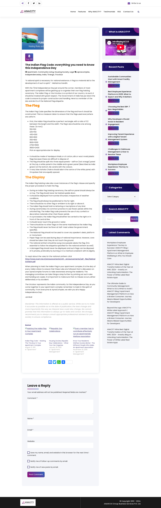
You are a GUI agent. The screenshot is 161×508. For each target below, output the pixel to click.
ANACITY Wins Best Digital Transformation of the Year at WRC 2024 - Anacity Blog (120, 332)
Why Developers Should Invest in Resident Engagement (118, 122)
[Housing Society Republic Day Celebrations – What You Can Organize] (60, 333)
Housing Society (62, 72)
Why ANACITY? (94, 11)
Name (30, 418)
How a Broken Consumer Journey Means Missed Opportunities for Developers (120, 298)
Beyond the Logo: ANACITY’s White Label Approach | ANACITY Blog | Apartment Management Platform (119, 311)
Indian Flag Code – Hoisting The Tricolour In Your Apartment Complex (35, 343)
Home (73, 11)
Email (30, 430)
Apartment (32, 72)
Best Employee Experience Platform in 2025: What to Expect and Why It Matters (120, 94)
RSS (119, 11)
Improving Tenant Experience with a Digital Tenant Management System (121, 137)
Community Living (46, 72)
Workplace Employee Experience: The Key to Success (118, 167)
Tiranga (50, 74)
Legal (72, 72)
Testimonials (109, 11)
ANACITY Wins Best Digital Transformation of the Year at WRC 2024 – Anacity (120, 267)
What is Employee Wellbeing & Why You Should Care (120, 256)
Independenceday (33, 74)
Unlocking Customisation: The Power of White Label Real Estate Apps (119, 275)
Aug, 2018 (29, 57)
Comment (32, 398)
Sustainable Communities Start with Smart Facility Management (119, 79)
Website (30, 441)
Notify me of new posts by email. (44, 467)
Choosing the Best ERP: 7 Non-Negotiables (119, 108)
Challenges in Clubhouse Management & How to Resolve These (119, 152)
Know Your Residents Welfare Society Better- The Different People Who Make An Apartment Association (84, 344)
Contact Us (128, 11)
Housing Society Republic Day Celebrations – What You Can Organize (58, 343)
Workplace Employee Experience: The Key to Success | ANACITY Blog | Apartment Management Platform (118, 247)
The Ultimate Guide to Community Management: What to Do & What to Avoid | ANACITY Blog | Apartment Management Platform (119, 288)
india (44, 74)
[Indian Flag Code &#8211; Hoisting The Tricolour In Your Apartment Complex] (36, 333)
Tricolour (59, 74)
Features (82, 11)
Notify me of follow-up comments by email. (49, 461)
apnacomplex (83, 72)
